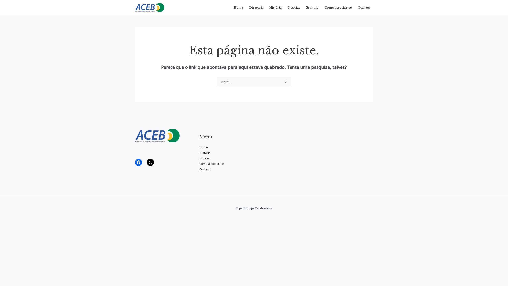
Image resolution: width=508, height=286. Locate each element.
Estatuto (312, 7)
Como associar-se (338, 7)
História (275, 7)
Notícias (294, 7)
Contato (364, 7)
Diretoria (256, 7)
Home (238, 7)
